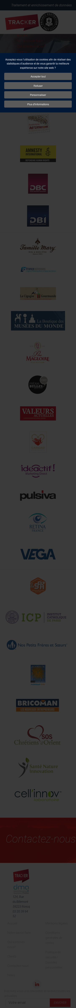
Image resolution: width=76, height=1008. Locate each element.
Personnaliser (38, 95)
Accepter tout (38, 76)
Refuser (38, 85)
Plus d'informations (38, 104)
